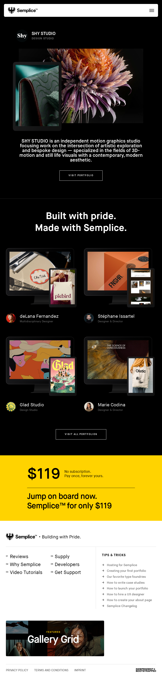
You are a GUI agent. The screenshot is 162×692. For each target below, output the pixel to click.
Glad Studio (32, 405)
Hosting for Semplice (119, 565)
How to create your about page (127, 600)
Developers (65, 564)
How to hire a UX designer (123, 594)
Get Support (66, 572)
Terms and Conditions (51, 670)
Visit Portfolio (81, 175)
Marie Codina (111, 405)
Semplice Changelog (119, 606)
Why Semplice (23, 564)
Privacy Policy (17, 670)
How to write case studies (123, 583)
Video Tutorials (24, 572)
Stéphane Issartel (116, 316)
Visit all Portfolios (81, 434)
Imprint (80, 670)
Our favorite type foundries (124, 577)
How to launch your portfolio (125, 588)
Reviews (17, 557)
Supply (60, 557)
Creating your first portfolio (124, 571)
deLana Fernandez (39, 316)
